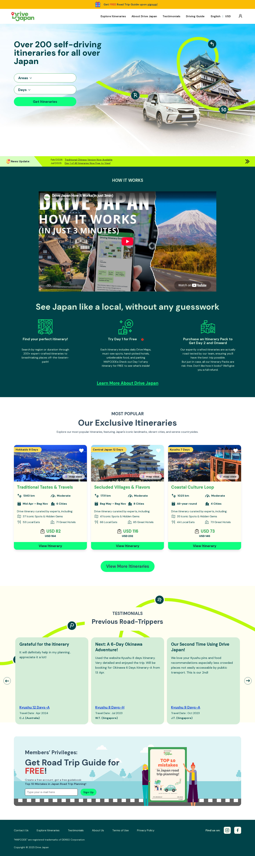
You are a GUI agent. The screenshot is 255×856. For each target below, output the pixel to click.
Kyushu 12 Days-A (34, 707)
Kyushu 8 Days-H (109, 707)
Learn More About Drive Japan (127, 383)
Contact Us (21, 830)
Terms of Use (120, 830)
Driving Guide (195, 16)
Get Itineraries (45, 101)
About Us (98, 830)
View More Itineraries (127, 566)
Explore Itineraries (113, 16)
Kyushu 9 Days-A (185, 707)
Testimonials (171, 16)
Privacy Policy (145, 830)
